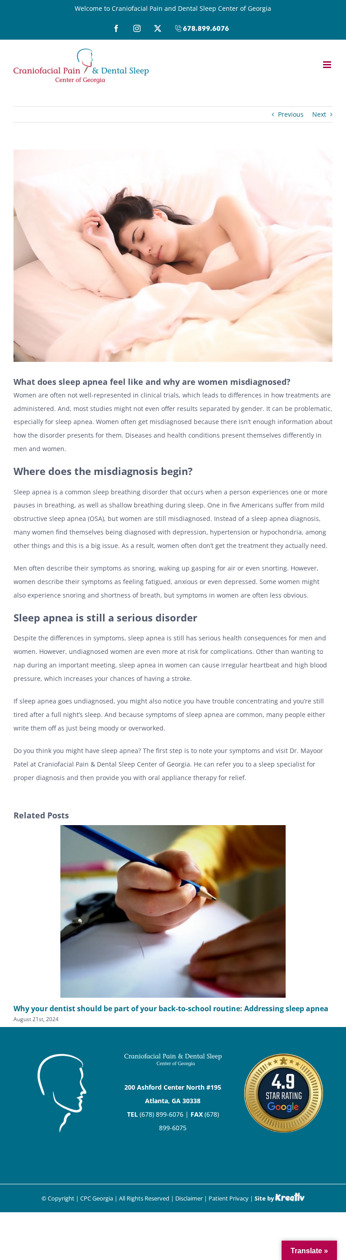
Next (319, 114)
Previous (291, 114)
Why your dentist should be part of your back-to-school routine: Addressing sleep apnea (171, 1008)
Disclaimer (189, 1198)
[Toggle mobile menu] (327, 64)
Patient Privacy (229, 1198)
